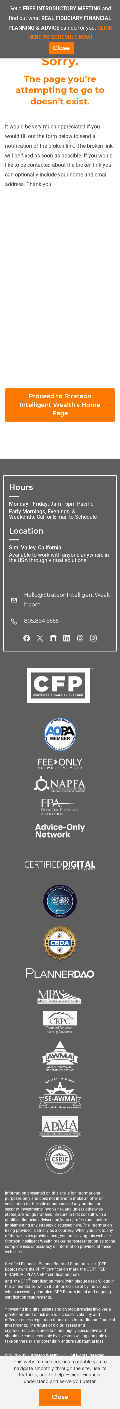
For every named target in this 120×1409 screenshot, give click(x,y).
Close (60, 1397)
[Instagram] (93, 638)
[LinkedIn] (67, 638)
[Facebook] (27, 638)
